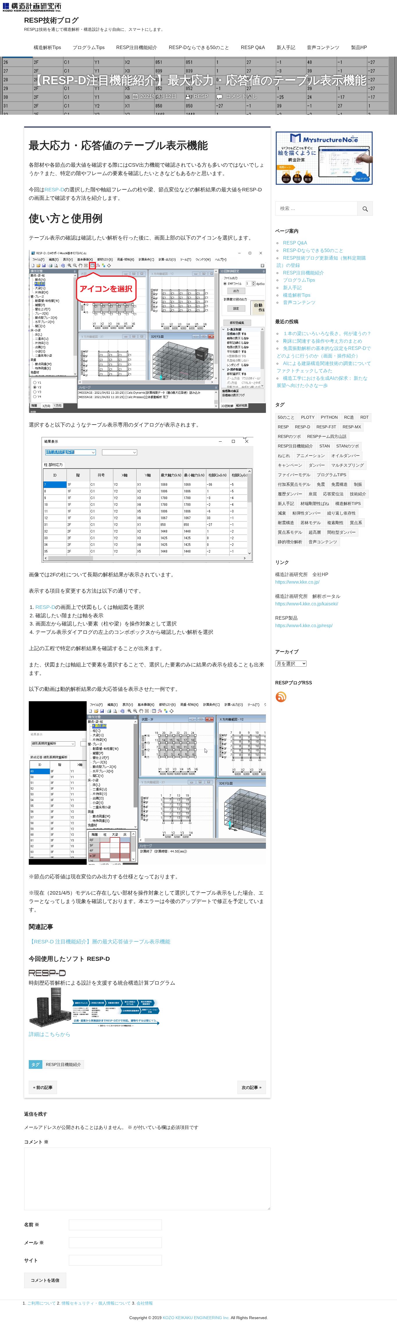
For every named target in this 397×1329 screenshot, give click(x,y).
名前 (31, 1224)
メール (34, 1242)
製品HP (359, 47)
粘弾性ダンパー (306, 513)
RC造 (349, 417)
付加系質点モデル (294, 484)
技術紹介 (358, 494)
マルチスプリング (347, 465)
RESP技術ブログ (51, 20)
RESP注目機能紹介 (136, 47)
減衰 (282, 513)
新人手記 (286, 47)
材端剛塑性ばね (315, 503)
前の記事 (44, 1087)
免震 (321, 484)
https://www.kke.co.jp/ (297, 582)
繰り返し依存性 (341, 513)
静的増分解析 (290, 541)
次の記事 (250, 1087)
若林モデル (311, 522)
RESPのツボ (289, 436)
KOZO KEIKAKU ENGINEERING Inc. (196, 1317)
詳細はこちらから (50, 1034)
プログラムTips (89, 47)
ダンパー (317, 465)
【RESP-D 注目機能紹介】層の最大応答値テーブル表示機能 (99, 942)
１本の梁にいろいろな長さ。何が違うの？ (327, 333)
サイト (31, 1260)
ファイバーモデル (294, 474)
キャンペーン (290, 465)
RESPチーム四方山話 (326, 436)
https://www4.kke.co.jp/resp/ (303, 625)
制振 (358, 484)
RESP (201, 96)
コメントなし (241, 96)
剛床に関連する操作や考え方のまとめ (322, 341)
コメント (36, 1141)
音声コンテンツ (323, 47)
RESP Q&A (253, 47)
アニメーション (310, 455)
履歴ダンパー (290, 494)
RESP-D (54, 190)
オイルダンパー (345, 455)
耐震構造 (286, 522)
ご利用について (41, 1303)
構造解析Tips (47, 47)
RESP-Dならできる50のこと (199, 47)
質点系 (356, 522)
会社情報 (145, 1303)
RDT (364, 417)
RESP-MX (352, 427)
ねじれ (284, 455)
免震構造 (339, 484)
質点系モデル (290, 532)
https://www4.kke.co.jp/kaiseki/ (306, 603)
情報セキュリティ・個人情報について (96, 1303)
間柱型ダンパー (341, 532)
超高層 (315, 532)
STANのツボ (347, 446)
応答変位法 (333, 494)
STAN (324, 446)
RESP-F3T (326, 427)
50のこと (286, 417)
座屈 (313, 494)
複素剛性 (335, 522)
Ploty (307, 417)
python (329, 417)
